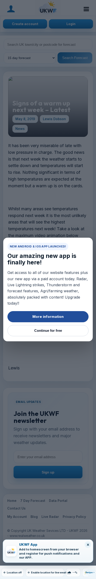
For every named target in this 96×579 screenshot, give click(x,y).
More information (48, 316)
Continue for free (48, 330)
